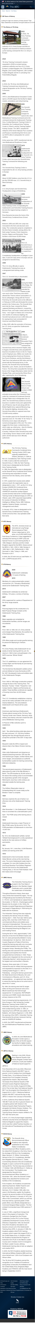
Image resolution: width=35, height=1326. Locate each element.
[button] (8, 3)
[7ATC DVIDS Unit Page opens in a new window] (17, 1300)
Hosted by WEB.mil (16, 1309)
